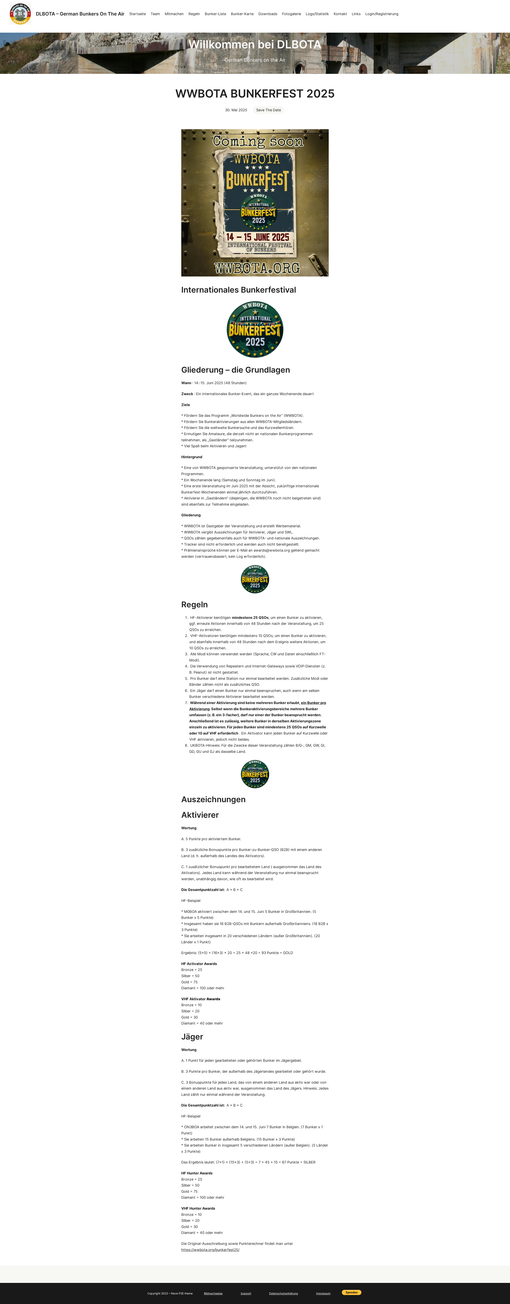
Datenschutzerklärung (283, 1293)
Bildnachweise (213, 1293)
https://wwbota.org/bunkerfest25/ (210, 1250)
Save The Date (268, 110)
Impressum (323, 1293)
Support (246, 1293)
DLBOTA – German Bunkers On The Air (80, 14)
